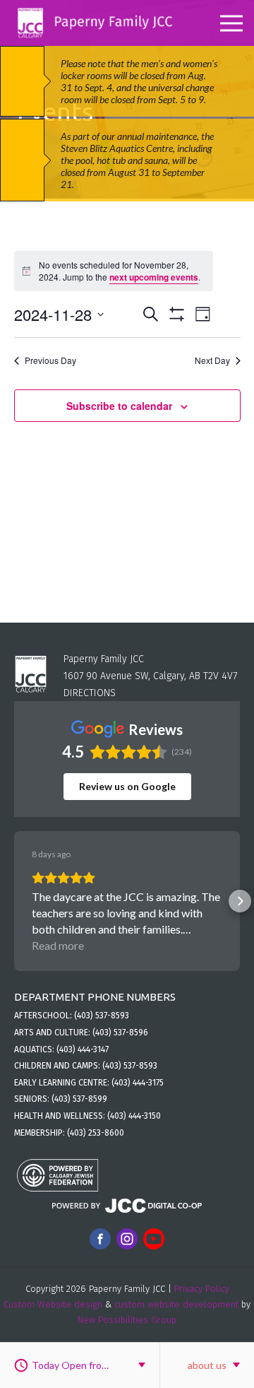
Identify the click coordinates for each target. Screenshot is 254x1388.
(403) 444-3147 (82, 1049)
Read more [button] (58, 945)
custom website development (176, 1304)
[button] (14, 901)
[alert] (113, 271)
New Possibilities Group (127, 1320)
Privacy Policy (201, 1288)
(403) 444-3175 (137, 1083)
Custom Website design (53, 1304)
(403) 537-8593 (101, 1016)
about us (207, 1365)
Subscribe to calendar (119, 406)
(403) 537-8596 (120, 1032)
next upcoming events (153, 277)
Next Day (212, 360)
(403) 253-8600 (95, 1133)
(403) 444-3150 (134, 1116)
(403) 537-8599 (79, 1099)
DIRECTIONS (90, 693)
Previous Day (50, 360)
